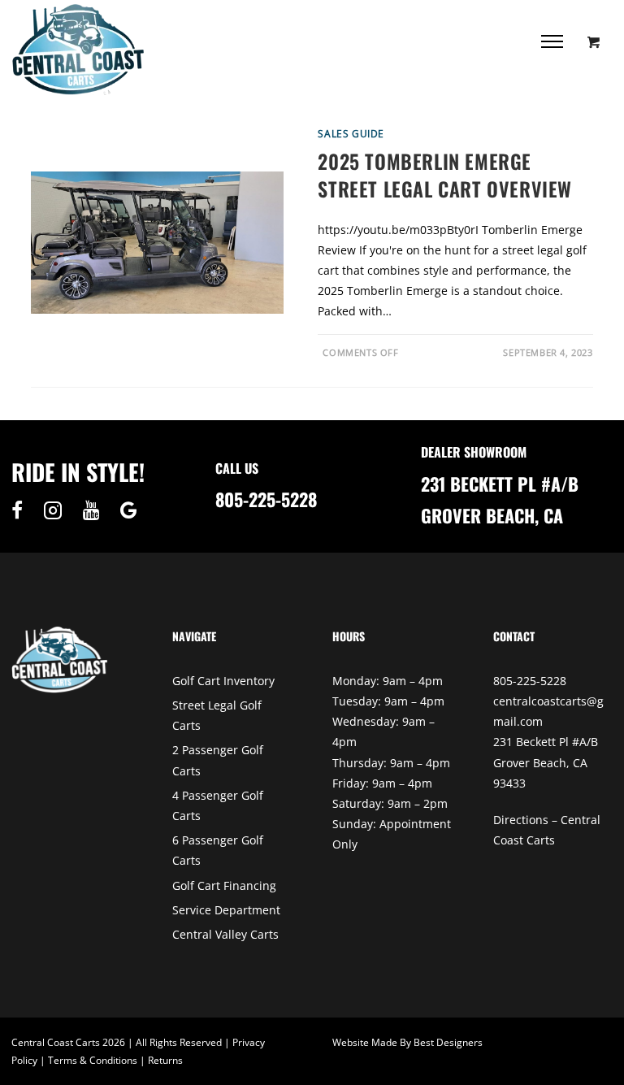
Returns (165, 1060)
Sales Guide (351, 134)
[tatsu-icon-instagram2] (57, 510)
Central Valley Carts (225, 934)
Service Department (226, 910)
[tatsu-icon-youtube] (95, 510)
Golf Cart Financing (224, 885)
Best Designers (448, 1042)
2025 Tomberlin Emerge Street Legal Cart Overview (445, 174)
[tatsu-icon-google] (128, 510)
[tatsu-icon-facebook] (21, 510)
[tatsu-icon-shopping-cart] (593, 41)
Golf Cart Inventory (223, 680)
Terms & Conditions (92, 1060)
